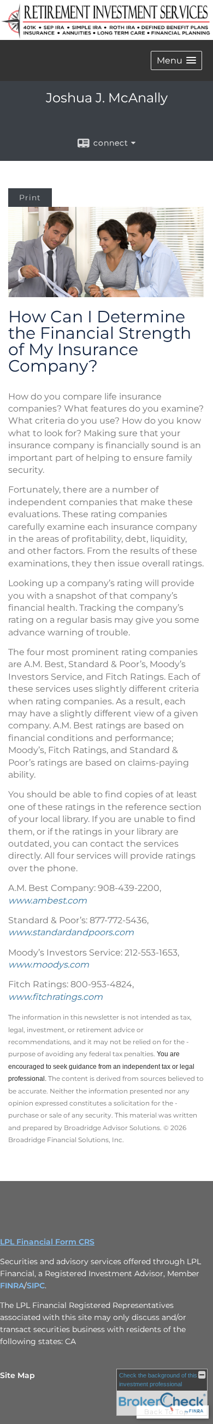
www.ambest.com (47, 900)
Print (30, 197)
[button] (176, 60)
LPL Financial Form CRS (47, 1242)
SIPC (36, 1285)
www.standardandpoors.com (71, 932)
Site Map (17, 1375)
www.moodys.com (48, 964)
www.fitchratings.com (55, 997)
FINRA (12, 1285)
